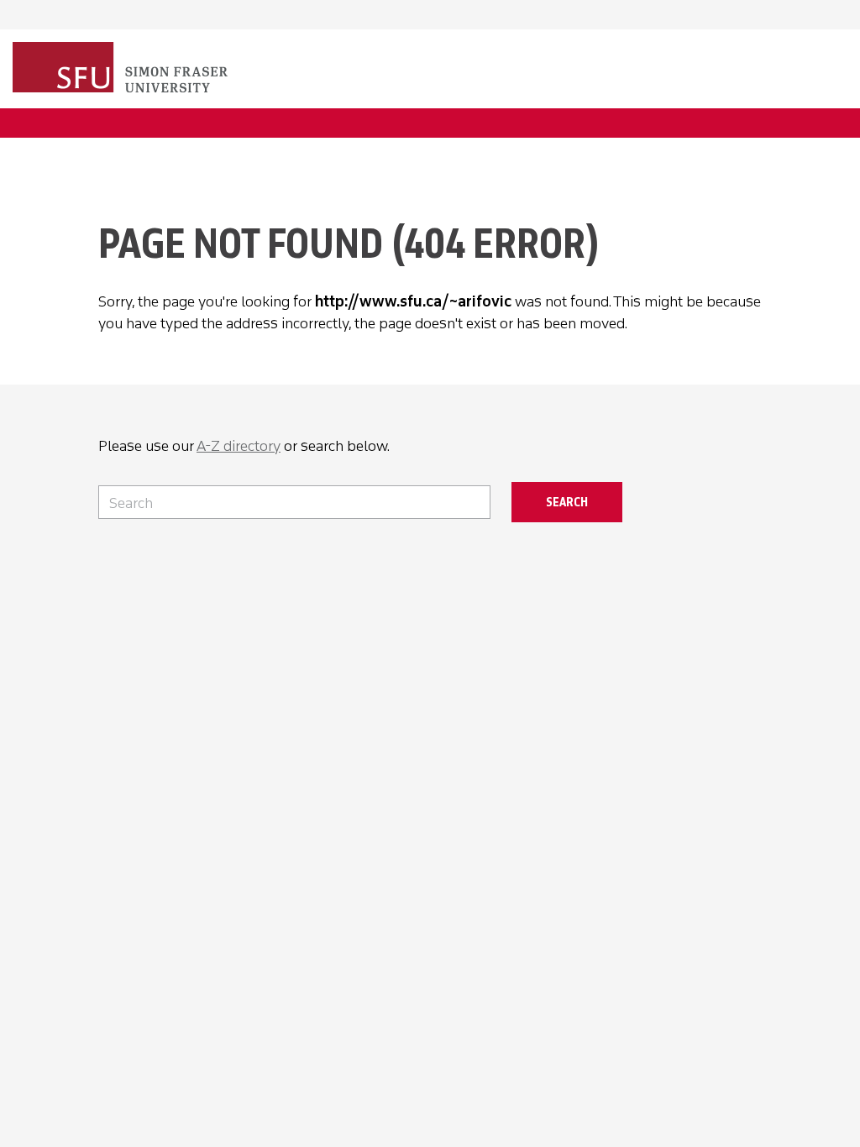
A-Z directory (239, 446)
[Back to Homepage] (122, 69)
